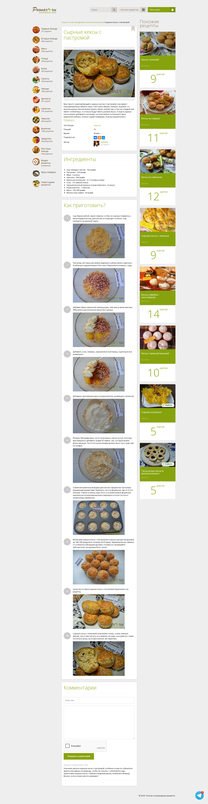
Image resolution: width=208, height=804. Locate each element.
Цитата (132, 765)
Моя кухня (155, 9)
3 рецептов (46, 163)
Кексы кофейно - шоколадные (150, 296)
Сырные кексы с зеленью (155, 236)
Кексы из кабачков (151, 177)
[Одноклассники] (99, 137)
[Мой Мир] (103, 137)
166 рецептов (46, 151)
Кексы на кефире (150, 118)
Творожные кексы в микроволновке (152, 472)
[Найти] (114, 9)
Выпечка (145, 66)
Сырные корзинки (151, 412)
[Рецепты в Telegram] (199, 796)
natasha (104, 142)
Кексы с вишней (150, 59)
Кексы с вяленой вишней (155, 353)
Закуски (97, 125)
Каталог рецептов (129, 9)
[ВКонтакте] (95, 137)
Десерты (145, 477)
